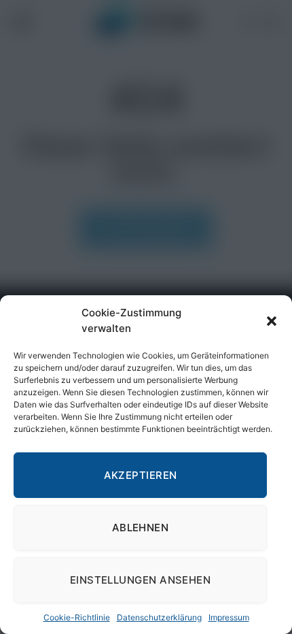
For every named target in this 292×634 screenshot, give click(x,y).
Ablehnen (140, 527)
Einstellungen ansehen (140, 579)
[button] (271, 321)
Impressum (228, 617)
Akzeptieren (140, 475)
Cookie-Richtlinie (76, 617)
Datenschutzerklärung (159, 617)
